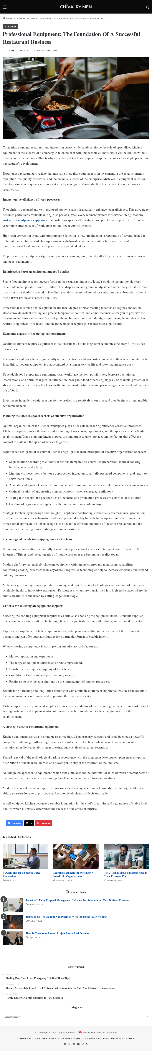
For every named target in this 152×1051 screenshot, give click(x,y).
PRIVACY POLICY (75, 1038)
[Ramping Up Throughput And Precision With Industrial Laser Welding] (13, 922)
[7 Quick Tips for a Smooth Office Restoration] (25, 856)
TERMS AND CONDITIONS (102, 1038)
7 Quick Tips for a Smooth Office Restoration (21, 874)
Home (8, 18)
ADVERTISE (39, 1038)
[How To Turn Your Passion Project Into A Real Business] (13, 938)
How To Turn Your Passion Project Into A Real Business (57, 933)
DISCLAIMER (126, 1038)
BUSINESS (19, 18)
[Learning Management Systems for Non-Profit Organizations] (75, 856)
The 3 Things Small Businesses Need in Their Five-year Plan (125, 874)
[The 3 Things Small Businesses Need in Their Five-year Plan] (126, 856)
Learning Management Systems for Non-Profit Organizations (73, 874)
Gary (11, 50)
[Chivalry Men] (76, 7)
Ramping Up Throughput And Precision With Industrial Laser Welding (66, 917)
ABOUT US (24, 1038)
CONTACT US (55, 1038)
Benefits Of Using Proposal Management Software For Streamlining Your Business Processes (77, 900)
